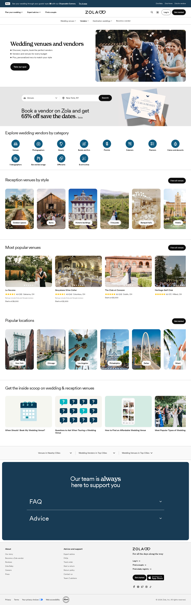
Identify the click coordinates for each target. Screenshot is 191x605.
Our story (9, 554)
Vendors (83, 21)
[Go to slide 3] (29, 285)
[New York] (19, 349)
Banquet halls (146, 223)
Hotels (178, 223)
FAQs (66, 558)
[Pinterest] (138, 587)
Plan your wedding (13, 12)
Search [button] (105, 98)
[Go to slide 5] (33, 285)
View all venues (177, 181)
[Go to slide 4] (31, 285)
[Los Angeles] (83, 349)
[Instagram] (146, 587)
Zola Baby (159, 3)
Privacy (8, 600)
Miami (178, 363)
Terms (80, 117)
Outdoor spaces (19, 223)
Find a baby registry (141, 569)
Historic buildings (82, 223)
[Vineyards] (114, 209)
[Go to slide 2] (26, 285)
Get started (179, 321)
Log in (135, 561)
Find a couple (50, 12)
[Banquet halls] (146, 209)
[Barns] (51, 209)
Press (7, 574)
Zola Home (168, 3)
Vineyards (114, 223)
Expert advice (33, 12)
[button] (56, 98)
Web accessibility (53, 600)
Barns (51, 223)
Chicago (51, 363)
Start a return (69, 566)
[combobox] (40, 98)
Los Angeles (83, 363)
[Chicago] (51, 349)
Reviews (8, 562)
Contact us (68, 574)
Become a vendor (123, 21)
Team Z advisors (70, 578)
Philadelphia (115, 363)
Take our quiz (20, 67)
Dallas (146, 363)
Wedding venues (67, 21)
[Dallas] (146, 349)
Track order (68, 562)
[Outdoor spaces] (19, 209)
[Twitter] (142, 587)
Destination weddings (101, 21)
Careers (8, 570)
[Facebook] (134, 587)
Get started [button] (179, 12)
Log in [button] (166, 12)
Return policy (69, 570)
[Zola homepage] (95, 12)
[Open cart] (157, 12)
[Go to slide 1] (24, 285)
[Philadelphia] (114, 349)
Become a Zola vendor (14, 558)
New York (19, 363)
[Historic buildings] (83, 209)
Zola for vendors (180, 3)
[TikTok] (150, 587)
